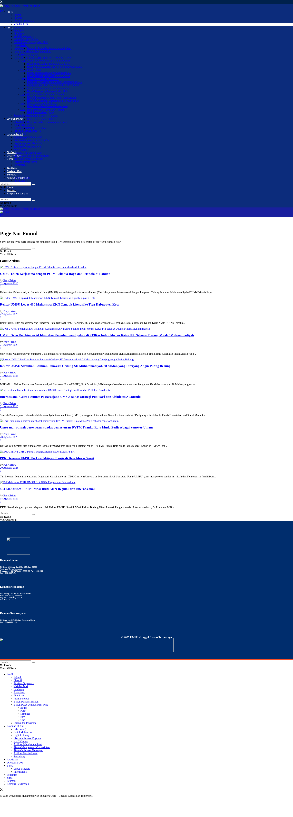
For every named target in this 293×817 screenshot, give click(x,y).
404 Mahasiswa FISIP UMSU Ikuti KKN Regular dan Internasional (47, 489)
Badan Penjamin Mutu (39, 51)
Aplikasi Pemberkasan (25, 161)
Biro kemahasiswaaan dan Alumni (45, 94)
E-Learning (20, 121)
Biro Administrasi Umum (40, 112)
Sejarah (18, 14)
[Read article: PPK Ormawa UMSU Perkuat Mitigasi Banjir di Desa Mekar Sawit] (146, 451)
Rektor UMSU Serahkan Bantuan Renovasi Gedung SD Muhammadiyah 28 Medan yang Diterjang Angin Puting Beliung (85, 366)
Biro (22, 88)
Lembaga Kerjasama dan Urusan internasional (51, 97)
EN (2, 10)
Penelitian (12, 183)
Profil (10, 11)
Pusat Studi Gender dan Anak (43, 79)
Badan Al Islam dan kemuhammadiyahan (49, 48)
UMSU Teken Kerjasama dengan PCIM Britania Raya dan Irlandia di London (55, 274)
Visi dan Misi (21, 24)
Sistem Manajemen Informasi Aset (32, 155)
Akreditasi (19, 45)
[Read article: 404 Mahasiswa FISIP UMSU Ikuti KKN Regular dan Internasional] (146, 482)
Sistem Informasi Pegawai (27, 146)
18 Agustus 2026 (9, 498)
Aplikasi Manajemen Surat (28, 136)
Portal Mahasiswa (23, 140)
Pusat (23, 70)
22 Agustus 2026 (9, 283)
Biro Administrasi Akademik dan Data (47, 106)
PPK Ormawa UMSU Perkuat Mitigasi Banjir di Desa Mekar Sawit (47, 458)
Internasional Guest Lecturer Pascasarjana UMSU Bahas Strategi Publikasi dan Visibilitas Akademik (70, 397)
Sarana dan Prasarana (25, 131)
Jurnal (10, 187)
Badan (23, 61)
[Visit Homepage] (20, 5)
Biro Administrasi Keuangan (42, 115)
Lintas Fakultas (22, 177)
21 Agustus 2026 (9, 344)
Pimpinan (19, 48)
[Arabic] (5, 212)
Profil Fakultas (21, 51)
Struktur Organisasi (24, 20)
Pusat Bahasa (34, 69)
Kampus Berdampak (17, 193)
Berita (10, 158)
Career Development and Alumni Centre (48, 60)
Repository (19, 164)
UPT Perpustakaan (37, 128)
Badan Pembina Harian (26, 55)
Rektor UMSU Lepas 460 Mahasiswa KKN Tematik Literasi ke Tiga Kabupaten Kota (59, 304)
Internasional (20, 180)
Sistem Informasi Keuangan (28, 158)
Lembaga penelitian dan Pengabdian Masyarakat (53, 84)
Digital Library (22, 127)
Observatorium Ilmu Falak (41, 91)
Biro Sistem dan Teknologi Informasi (47, 122)
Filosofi (18, 17)
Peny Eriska (9, 280)
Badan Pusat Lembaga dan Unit (31, 42)
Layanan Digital (15, 118)
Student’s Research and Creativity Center (49, 57)
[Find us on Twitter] (1, 2)
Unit (22, 109)
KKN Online (21, 149)
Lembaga (25, 94)
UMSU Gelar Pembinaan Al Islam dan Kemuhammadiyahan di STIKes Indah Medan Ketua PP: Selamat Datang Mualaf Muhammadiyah (97, 335)
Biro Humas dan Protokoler (42, 103)
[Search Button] (33, 184)
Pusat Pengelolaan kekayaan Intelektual (48, 88)
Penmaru (11, 190)
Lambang (19, 27)
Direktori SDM (14, 171)
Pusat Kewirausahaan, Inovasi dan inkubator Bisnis (54, 66)
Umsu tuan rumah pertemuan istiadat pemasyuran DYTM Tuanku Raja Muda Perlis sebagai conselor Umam (76, 427)
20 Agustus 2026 (9, 437)
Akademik (12, 168)
